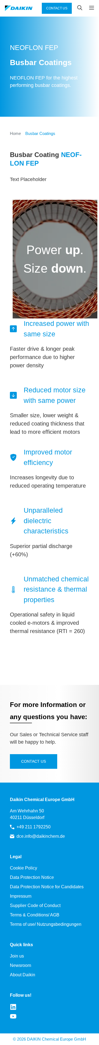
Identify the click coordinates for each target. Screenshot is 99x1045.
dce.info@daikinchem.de (40, 836)
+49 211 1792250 (33, 827)
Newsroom (20, 965)
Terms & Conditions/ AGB (34, 915)
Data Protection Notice (32, 877)
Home (15, 133)
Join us (17, 956)
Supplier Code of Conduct (35, 905)
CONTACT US (56, 8)
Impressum (20, 896)
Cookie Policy (23, 868)
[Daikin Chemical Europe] (18, 8)
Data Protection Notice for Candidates (47, 886)
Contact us (33, 761)
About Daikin (22, 974)
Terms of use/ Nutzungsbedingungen (45, 924)
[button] (77, 8)
